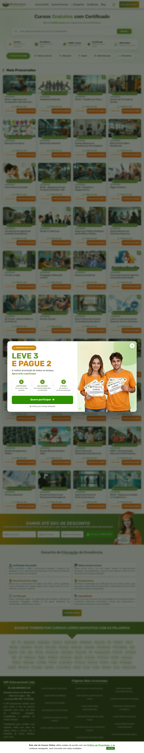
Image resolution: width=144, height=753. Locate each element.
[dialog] (72, 376)
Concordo (110, 748)
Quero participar (40, 399)
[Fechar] (132, 345)
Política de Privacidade (98, 745)
